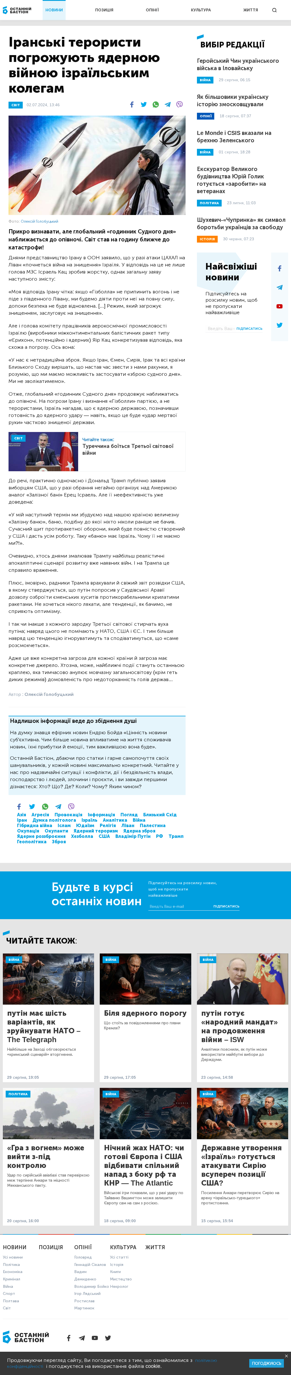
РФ (159, 836)
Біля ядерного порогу (145, 1013)
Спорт (9, 1293)
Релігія (108, 825)
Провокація (68, 814)
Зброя (59, 841)
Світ (7, 1308)
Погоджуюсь (266, 1363)
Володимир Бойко (91, 1286)
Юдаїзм (85, 825)
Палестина (153, 825)
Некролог (119, 1286)
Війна (139, 820)
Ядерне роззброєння (41, 836)
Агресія (40, 814)
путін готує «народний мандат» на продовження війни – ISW (239, 1026)
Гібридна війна (34, 825)
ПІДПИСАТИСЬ (249, 329)
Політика (18, 1094)
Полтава (11, 1301)
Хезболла (82, 836)
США (104, 836)
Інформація (101, 814)
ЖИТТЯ (250, 10)
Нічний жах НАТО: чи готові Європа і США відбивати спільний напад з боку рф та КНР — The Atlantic (144, 1166)
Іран (22, 820)
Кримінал (11, 1279)
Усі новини (13, 1257)
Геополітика (32, 841)
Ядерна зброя (139, 831)
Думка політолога (54, 820)
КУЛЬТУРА (201, 10)
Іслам (64, 825)
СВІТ (15, 105)
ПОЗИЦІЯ (104, 10)
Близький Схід (160, 814)
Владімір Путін (133, 836)
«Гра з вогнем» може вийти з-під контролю (45, 1157)
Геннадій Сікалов (90, 1264)
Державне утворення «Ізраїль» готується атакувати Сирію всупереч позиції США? (241, 1166)
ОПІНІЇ (152, 10)
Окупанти (56, 831)
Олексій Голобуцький (39, 221)
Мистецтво (121, 1279)
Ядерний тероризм (96, 831)
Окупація (28, 831)
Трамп (176, 836)
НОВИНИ (54, 10)
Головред (83, 1257)
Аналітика (115, 820)
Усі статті (119, 1257)
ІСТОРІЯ (207, 239)
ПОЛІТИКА (209, 203)
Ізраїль (89, 820)
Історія (116, 1264)
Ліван (127, 825)
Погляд (129, 814)
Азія (21, 814)
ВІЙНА (205, 80)
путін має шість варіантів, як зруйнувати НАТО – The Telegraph (43, 1026)
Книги (115, 1271)
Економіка (12, 1271)
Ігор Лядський (87, 1293)
